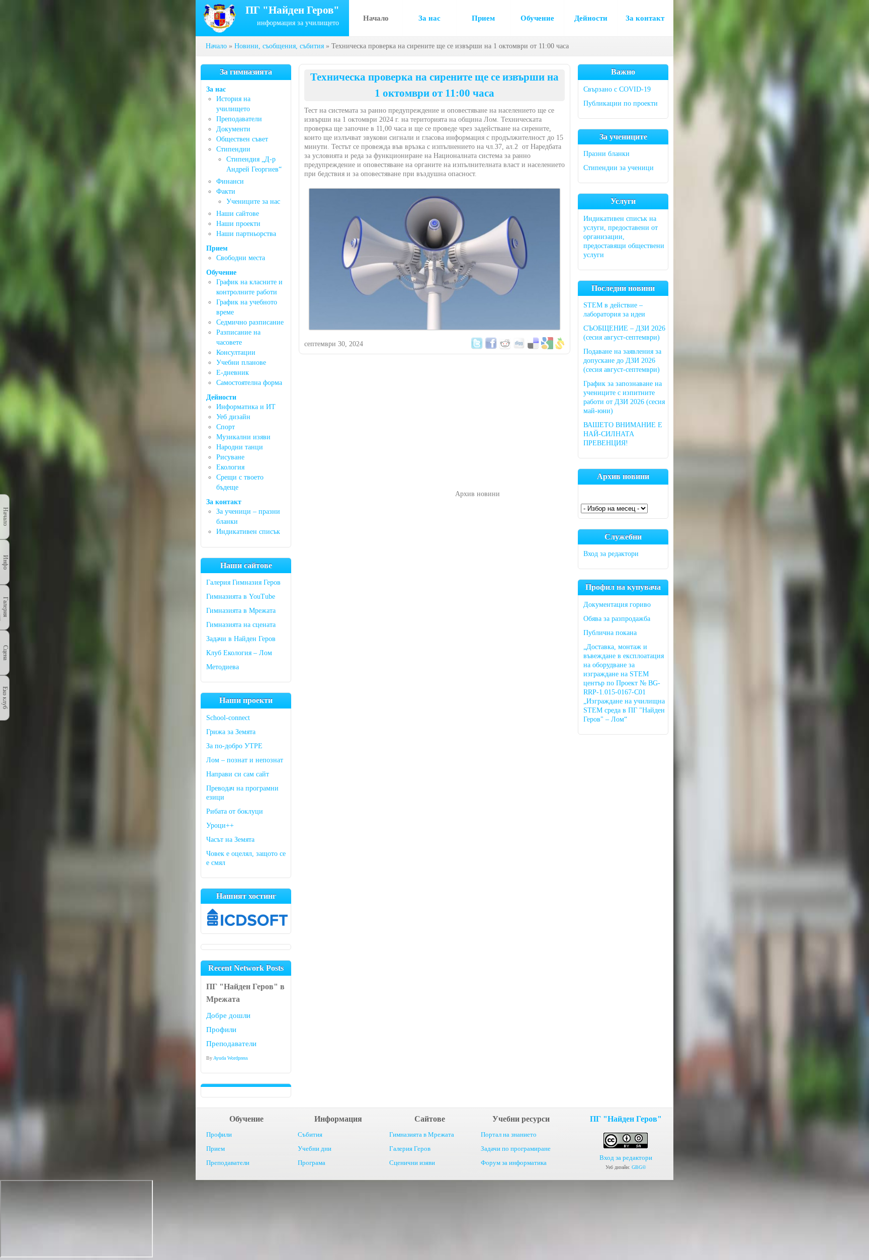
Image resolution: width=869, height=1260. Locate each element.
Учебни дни (314, 1148)
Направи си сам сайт (237, 774)
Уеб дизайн (233, 417)
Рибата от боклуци (234, 811)
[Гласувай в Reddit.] (505, 347)
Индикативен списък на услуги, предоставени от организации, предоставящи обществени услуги (623, 237)
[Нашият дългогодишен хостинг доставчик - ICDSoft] (247, 923)
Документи (233, 129)
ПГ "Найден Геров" (626, 1119)
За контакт (645, 18)
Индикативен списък (248, 531)
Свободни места (240, 258)
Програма (311, 1162)
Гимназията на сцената (241, 624)
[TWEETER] (477, 347)
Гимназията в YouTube (240, 596)
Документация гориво (617, 604)
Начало (376, 18)
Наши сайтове (237, 213)
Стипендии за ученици (618, 168)
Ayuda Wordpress (230, 1058)
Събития (310, 1134)
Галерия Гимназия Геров (243, 582)
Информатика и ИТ (246, 407)
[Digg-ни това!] (519, 347)
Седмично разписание (250, 322)
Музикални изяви (243, 437)
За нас (429, 18)
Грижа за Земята (230, 732)
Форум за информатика (514, 1162)
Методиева (222, 667)
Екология (230, 467)
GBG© (639, 1167)
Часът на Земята (230, 839)
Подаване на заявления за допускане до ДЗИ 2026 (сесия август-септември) (622, 360)
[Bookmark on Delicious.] (533, 347)
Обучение (537, 18)
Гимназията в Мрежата (241, 610)
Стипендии (233, 149)
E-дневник (232, 372)
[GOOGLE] (547, 347)
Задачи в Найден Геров (241, 639)
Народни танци (239, 447)
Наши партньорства (246, 234)
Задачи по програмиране (516, 1148)
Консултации (235, 352)
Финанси (230, 181)
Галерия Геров (409, 1148)
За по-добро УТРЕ (234, 746)
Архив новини (477, 494)
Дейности (590, 18)
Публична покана (610, 633)
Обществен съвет (242, 139)
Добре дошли (228, 1015)
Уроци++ (220, 825)
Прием (483, 18)
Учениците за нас (253, 201)
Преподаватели (239, 119)
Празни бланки (606, 154)
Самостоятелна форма (249, 382)
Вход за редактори (611, 554)
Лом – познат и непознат (244, 760)
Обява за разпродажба (616, 618)
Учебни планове (241, 362)
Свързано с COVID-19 (617, 89)
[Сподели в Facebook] (491, 347)
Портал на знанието (509, 1134)
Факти (225, 191)
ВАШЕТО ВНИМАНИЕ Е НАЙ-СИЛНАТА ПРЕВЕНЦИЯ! (622, 434)
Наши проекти (238, 223)
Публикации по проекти (620, 103)
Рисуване (230, 457)
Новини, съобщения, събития (279, 46)
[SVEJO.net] (560, 347)
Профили (221, 1030)
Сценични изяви (412, 1162)
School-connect (228, 718)
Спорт (225, 427)
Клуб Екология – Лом (239, 653)
